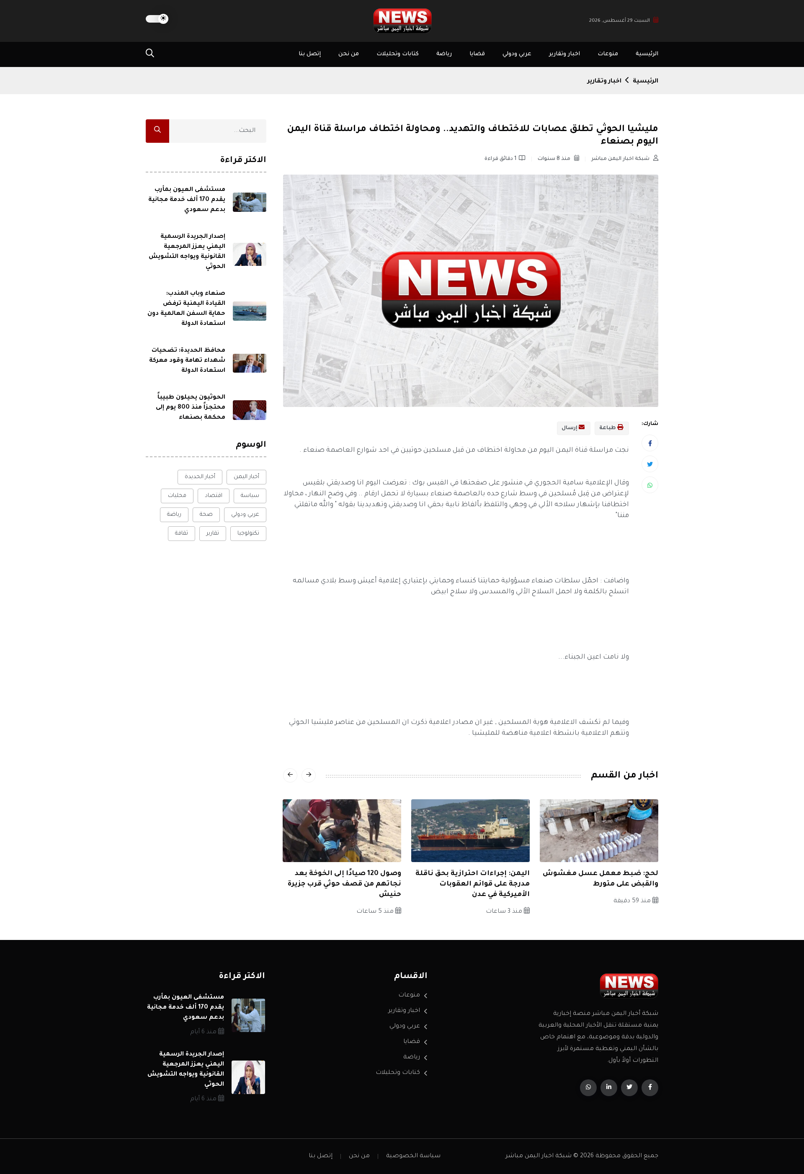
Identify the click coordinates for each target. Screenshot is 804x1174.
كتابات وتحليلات (397, 54)
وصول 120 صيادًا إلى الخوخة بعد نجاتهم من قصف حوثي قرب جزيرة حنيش (344, 884)
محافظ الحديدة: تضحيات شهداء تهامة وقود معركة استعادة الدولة (187, 361)
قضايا (477, 54)
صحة (206, 515)
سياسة (250, 496)
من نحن (348, 54)
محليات (177, 496)
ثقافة (181, 533)
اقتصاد (213, 496)
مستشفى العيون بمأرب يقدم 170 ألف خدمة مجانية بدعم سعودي (186, 200)
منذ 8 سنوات (555, 159)
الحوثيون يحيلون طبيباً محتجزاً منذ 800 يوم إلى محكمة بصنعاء (190, 407)
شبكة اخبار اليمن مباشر (621, 159)
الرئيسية (647, 54)
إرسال (570, 428)
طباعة (608, 428)
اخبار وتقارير (564, 54)
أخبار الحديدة (200, 477)
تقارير (212, 533)
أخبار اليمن (246, 477)
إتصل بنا (310, 54)
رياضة (444, 54)
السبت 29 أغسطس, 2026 (619, 21)
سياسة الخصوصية (413, 1156)
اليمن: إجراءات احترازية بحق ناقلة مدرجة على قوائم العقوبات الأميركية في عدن (472, 884)
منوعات (608, 54)
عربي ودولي (516, 54)
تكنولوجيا (248, 533)
